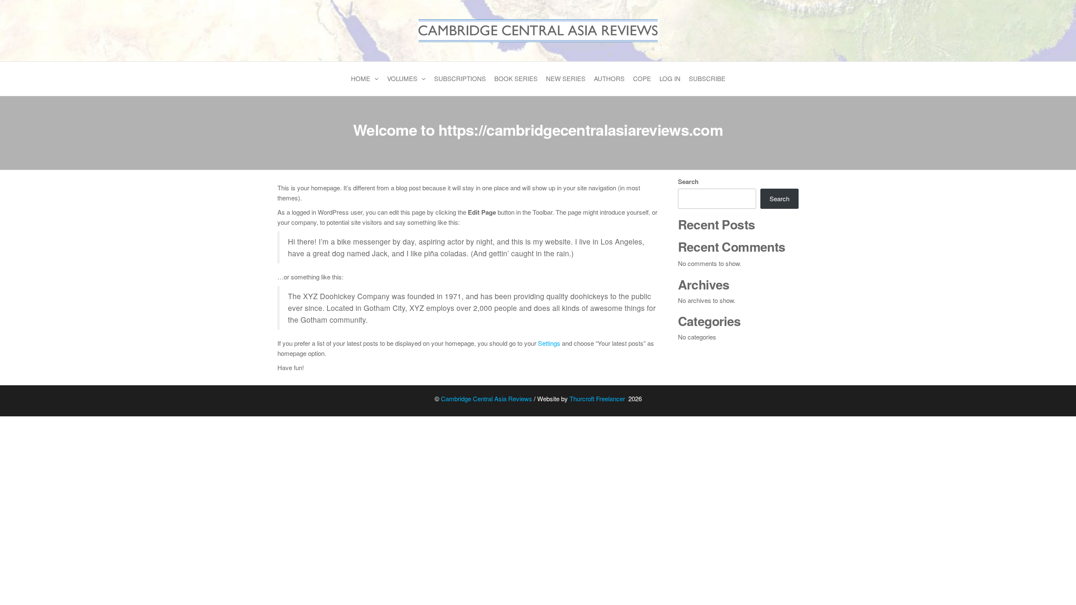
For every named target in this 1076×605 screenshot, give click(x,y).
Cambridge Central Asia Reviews (486, 398)
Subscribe (707, 78)
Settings (549, 343)
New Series (565, 78)
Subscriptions (460, 78)
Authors (609, 78)
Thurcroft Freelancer (598, 398)
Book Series (516, 78)
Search (688, 181)
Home (360, 78)
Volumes (402, 78)
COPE (642, 78)
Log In (669, 78)
